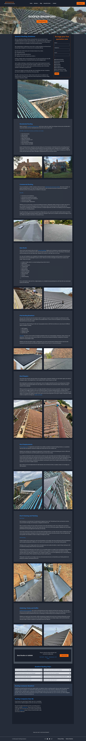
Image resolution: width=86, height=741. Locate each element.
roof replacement (24, 446)
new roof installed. (42, 250)
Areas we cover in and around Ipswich (41, 732)
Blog (41, 3)
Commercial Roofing (59, 61)
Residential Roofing (59, 59)
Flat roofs (22, 335)
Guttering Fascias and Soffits (26, 610)
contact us (22, 710)
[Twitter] (52, 739)
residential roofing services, (33, 126)
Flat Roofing (57, 64)
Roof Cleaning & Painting (60, 69)
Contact (54, 3)
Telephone (57, 47)
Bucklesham (24, 707)
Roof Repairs (58, 66)
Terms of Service (69, 738)
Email (56, 52)
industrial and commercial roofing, (52, 186)
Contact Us (80, 3)
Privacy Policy (61, 738)
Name (56, 42)
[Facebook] (45, 739)
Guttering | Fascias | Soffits (61, 70)
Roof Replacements (59, 67)
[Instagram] (47, 739)
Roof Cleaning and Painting (29, 516)
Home (31, 3)
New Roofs (57, 62)
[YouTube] (50, 739)
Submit (56, 73)
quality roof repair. (38, 394)
